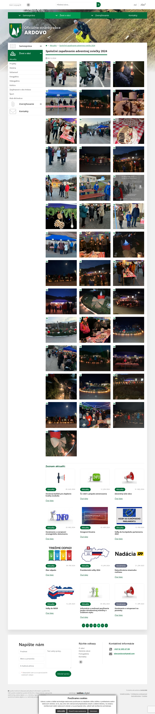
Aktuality (13, 59)
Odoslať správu (63, 674)
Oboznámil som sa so (34, 674)
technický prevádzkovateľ (36, 697)
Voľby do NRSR (52, 608)
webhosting (11, 695)
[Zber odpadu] (60, 553)
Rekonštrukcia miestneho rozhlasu (126, 571)
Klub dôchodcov (16, 98)
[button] (26, 15)
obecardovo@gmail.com (124, 654)
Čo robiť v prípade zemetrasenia (93, 494)
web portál (48, 693)
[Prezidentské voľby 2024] (95, 553)
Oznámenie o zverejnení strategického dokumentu (57, 533)
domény (31, 695)
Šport (12, 94)
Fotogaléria (14, 76)
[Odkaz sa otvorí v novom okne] (28, 5)
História (13, 68)
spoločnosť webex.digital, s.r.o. (17, 697)
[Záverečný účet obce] (129, 477)
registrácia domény (40, 695)
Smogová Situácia (87, 532)
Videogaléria (15, 81)
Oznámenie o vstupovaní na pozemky (126, 609)
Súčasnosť (14, 72)
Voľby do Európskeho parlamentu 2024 (129, 533)
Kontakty (133, 15)
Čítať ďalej (50, 501)
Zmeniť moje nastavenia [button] (77, 711)
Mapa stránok (40, 693)
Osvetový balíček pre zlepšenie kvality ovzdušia (58, 495)
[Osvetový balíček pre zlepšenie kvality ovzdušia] (60, 477)
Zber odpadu (51, 570)
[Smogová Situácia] (95, 515)
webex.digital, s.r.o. (22, 695)
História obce (84, 651)
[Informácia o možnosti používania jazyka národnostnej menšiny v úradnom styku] (95, 592)
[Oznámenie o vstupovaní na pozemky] (129, 592)
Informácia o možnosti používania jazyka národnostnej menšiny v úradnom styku (94, 610)
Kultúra (13, 85)
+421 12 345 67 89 (122, 649)
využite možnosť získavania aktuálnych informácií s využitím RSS (29, 691)
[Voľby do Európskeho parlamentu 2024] (129, 515)
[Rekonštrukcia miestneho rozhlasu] (129, 553)
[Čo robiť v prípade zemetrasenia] (95, 477)
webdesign (72, 693)
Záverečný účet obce (123, 494)
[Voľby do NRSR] (60, 592)
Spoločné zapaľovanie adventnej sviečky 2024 (77, 45)
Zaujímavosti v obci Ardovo (20, 89)
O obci (81, 648)
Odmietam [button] (93, 711)
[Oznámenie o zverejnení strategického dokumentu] (60, 515)
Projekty (13, 63)
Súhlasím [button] (61, 711)
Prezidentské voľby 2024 (90, 570)
